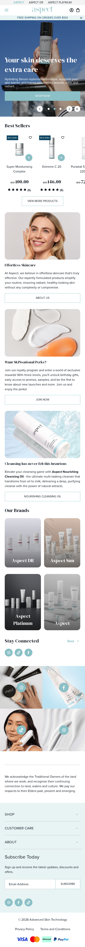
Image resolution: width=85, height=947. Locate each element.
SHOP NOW (42, 96)
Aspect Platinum (60, 2)
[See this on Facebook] (63, 687)
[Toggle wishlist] (30, 137)
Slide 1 (55, 109)
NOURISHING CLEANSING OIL (42, 496)
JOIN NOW (42, 400)
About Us (42, 298)
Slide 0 (49, 109)
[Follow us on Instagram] (9, 653)
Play (77, 109)
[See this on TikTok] (21, 730)
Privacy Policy (24, 929)
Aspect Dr (36, 2)
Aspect (19, 2)
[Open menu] (6, 10)
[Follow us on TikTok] (19, 653)
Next (69, 109)
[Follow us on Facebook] (28, 653)
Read (70, 641)
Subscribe (68, 884)
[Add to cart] (28, 157)
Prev (40, 109)
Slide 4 (60, 109)
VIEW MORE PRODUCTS (42, 201)
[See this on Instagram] (21, 687)
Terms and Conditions (55, 929)
